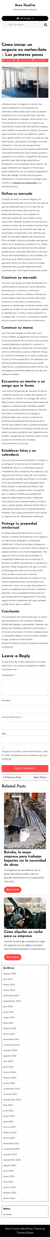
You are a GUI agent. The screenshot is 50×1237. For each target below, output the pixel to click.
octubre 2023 (10, 1094)
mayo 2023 (9, 1116)
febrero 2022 (9, 1193)
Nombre (7, 700)
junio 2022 (8, 1171)
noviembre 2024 (11, 1045)
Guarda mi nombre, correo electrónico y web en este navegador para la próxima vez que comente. (25, 755)
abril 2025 (8, 1023)
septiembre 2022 (12, 1160)
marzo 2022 (9, 1187)
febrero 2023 (9, 1132)
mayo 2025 (9, 1017)
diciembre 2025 (11, 995)
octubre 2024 (10, 1050)
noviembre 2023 (11, 1089)
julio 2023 (8, 1105)
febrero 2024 (9, 1078)
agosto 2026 (9, 974)
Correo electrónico (12, 717)
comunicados (25, 60)
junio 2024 (8, 1067)
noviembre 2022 (11, 1149)
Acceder (7, 1214)
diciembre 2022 (11, 1143)
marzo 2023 (9, 1127)
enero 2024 (9, 1083)
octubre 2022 (10, 1154)
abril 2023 (8, 1122)
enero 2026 (9, 990)
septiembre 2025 (12, 1001)
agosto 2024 (9, 1056)
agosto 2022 (9, 1165)
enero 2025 (9, 1034)
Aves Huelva (25, 5)
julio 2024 (8, 1061)
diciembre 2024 (11, 1039)
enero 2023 (9, 1138)
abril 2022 (8, 1182)
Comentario (8, 675)
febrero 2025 (9, 1028)
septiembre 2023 (12, 1100)
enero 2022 (9, 1198)
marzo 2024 (9, 1072)
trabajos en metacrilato (25, 183)
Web (4, 734)
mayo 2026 (9, 984)
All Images (25, 18)
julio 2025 (8, 1006)
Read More (13, 890)
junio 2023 (8, 1111)
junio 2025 (8, 1012)
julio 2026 (8, 979)
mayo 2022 (9, 1176)
